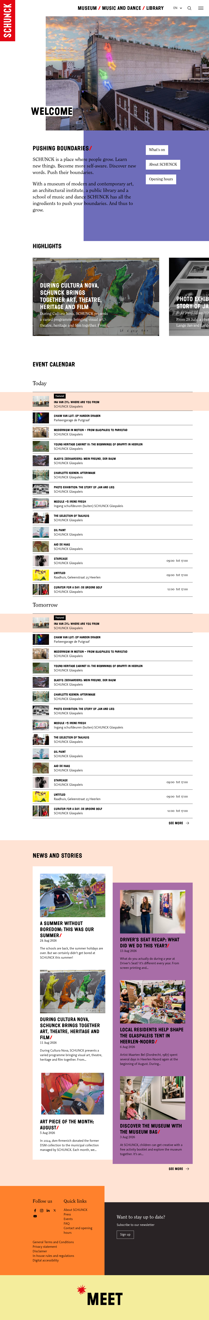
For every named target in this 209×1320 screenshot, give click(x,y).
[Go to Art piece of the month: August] (72, 1093)
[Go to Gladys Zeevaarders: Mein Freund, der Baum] (41, 460)
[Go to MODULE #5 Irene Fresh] (41, 503)
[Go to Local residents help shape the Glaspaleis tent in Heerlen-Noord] (152, 1002)
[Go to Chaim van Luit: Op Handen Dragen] (41, 417)
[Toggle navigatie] (201, 8)
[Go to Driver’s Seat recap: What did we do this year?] (152, 911)
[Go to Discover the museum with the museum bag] (152, 1098)
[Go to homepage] (7, 20)
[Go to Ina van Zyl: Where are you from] (41, 401)
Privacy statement (45, 1247)
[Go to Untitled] (41, 575)
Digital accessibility (46, 1260)
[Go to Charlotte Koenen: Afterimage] (41, 475)
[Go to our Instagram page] (41, 1210)
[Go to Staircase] (41, 560)
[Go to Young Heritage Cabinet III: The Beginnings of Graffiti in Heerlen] (41, 446)
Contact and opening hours (78, 1231)
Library (155, 8)
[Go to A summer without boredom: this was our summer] (72, 895)
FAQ (67, 1223)
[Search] (189, 8)
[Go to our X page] (54, 1210)
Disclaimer (40, 1251)
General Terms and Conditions (53, 1242)
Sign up (125, 1234)
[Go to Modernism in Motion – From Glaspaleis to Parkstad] (41, 432)
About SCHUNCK (163, 165)
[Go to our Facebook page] (35, 1210)
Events (68, 1219)
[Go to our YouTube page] (35, 1216)
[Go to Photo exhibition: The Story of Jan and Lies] (41, 489)
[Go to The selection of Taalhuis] (41, 518)
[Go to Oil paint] (41, 532)
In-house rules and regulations (53, 1256)
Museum (87, 8)
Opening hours (161, 179)
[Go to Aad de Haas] (41, 546)
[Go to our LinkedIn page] (48, 1210)
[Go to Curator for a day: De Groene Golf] (41, 589)
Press (67, 1214)
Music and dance (121, 8)
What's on (157, 150)
